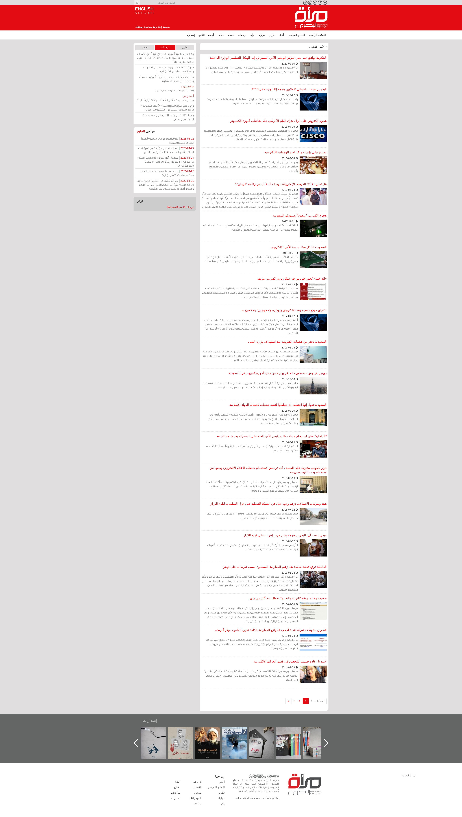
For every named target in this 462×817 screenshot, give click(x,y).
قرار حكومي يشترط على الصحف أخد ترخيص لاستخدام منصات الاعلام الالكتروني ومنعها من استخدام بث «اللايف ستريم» (268, 470)
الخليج (201, 35)
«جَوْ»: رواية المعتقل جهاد (184, 733)
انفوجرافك (195, 798)
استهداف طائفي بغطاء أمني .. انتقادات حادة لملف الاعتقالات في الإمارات (166, 173)
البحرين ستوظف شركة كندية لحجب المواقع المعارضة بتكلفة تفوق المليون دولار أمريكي (271, 630)
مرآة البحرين (311, 18)
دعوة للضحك (157, 730)
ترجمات (242, 35)
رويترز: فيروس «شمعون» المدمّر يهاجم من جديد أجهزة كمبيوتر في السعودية (278, 373)
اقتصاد (231, 35)
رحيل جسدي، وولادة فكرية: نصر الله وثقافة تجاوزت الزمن (165, 98)
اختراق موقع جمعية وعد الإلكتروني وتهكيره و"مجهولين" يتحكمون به (284, 310)
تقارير (272, 35)
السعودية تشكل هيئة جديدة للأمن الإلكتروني (299, 247)
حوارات (261, 35)
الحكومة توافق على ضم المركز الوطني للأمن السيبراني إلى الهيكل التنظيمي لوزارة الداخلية (268, 57)
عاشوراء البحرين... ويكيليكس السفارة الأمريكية (238, 735)
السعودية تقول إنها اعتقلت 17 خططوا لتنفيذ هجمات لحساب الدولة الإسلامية (278, 405)
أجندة (211, 35)
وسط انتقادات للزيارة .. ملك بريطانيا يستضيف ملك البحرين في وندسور (168, 117)
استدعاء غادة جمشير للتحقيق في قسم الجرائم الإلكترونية (290, 661)
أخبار (281, 35)
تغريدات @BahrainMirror (180, 207)
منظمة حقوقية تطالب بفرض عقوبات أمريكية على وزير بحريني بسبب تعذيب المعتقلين (166, 79)
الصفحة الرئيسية (317, 35)
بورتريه (197, 792)
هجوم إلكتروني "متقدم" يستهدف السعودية (300, 215)
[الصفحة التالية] (294, 701)
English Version (144, 10)
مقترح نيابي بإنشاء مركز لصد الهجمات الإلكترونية (296, 152)
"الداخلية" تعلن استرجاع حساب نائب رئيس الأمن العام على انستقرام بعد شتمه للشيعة (272, 436)
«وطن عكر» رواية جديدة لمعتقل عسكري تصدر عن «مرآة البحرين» (292, 737)
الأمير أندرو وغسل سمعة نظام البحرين (174, 88)
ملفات (220, 35)
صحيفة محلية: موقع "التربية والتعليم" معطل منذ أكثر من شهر (288, 598)
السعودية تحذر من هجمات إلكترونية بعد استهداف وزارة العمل (287, 341)
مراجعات (175, 792)
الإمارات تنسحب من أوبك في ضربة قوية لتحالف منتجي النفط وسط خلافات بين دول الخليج (166, 150)
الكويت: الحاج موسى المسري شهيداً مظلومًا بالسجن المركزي (167, 140)
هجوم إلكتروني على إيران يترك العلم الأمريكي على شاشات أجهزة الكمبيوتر (278, 121)
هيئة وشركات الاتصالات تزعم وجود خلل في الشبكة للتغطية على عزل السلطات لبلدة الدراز (269, 503)
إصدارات (190, 35)
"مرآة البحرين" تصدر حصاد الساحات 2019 (319, 735)
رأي (252, 35)
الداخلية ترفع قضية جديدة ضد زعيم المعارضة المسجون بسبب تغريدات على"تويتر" (274, 567)
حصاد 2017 (265, 730)
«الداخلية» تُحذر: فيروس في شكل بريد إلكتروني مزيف (292, 278)
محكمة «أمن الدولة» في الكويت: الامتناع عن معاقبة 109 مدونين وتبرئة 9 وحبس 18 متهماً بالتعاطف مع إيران (166, 161)
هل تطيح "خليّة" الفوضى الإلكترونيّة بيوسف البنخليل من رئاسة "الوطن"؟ (281, 184)
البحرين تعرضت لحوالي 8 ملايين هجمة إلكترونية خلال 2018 (289, 89)
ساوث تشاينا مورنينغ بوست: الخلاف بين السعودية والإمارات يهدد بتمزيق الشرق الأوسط (168, 69)
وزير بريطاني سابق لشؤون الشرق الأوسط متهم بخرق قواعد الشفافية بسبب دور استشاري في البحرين (167, 107)
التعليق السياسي (296, 35)
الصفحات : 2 (317, 701)
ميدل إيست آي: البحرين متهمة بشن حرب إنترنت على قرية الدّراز (285, 535)
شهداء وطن (211, 730)
